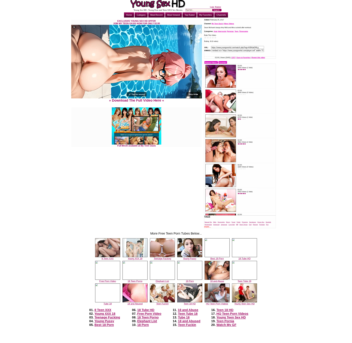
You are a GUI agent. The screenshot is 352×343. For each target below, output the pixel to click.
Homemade (208, 224)
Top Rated (190, 15)
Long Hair (232, 224)
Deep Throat (244, 224)
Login (212, 7)
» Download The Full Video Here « (136, 100)
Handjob (268, 222)
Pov (267, 224)
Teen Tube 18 (244, 281)
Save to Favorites (243, 58)
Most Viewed (173, 15)
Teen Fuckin (162, 303)
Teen (236, 31)
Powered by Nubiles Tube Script (176, 340)
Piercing (255, 224)
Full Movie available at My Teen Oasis (136, 146)
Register (218, 7)
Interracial (222, 31)
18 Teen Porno (135, 281)
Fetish (238, 222)
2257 (233, 58)
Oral (250, 224)
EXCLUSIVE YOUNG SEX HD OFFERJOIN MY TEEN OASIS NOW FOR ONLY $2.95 (136, 22)
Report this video (258, 58)
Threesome (243, 31)
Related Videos (211, 63)
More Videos (229, 24)
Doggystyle (221, 222)
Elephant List (162, 281)
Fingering (245, 222)
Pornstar (230, 31)
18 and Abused (135, 303)
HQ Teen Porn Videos (217, 303)
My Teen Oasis (217, 24)
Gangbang (252, 222)
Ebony (228, 222)
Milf (237, 224)
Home (129, 15)
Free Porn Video (107, 281)
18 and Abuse (217, 281)
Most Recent (156, 15)
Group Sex (260, 222)
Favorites (222, 63)
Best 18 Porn (217, 258)
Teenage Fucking (162, 258)
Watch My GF (226, 325)
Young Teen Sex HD (244, 303)
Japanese (224, 224)
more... (207, 227)
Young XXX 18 (135, 258)
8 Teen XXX (108, 258)
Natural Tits (208, 222)
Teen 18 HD (190, 303)
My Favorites (205, 15)
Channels (221, 15)
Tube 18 (108, 303)
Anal (215, 31)
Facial (233, 222)
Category (141, 15)
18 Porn (190, 281)
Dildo (214, 222)
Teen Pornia (225, 321)
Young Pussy (189, 258)
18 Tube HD (244, 258)
